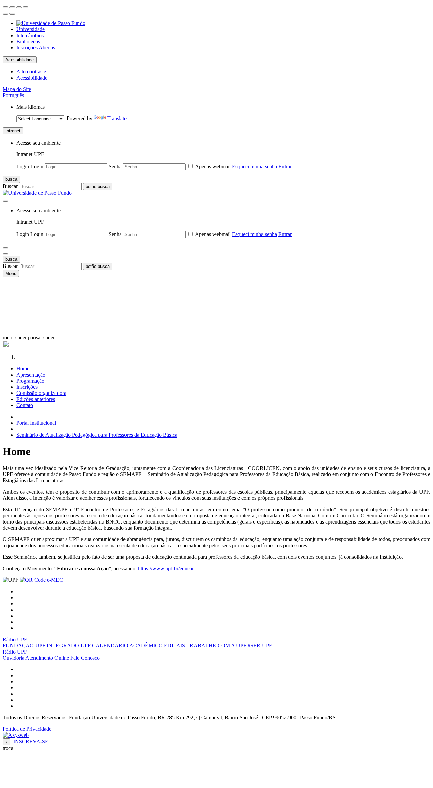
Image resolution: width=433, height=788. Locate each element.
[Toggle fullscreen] (19, 7)
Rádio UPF (15, 639)
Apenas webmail (213, 166)
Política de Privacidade (27, 729)
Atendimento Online (47, 658)
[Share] (12, 7)
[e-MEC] (41, 580)
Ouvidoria (13, 658)
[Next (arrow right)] (12, 14)
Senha (115, 166)
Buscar (10, 186)
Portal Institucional (36, 423)
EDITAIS (174, 645)
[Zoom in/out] (25, 7)
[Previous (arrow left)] (5, 14)
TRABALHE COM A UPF (216, 645)
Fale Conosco (85, 658)
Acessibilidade (19, 59)
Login (22, 166)
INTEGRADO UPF (69, 645)
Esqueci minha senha (254, 166)
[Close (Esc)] (5, 7)
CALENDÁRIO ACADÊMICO (127, 645)
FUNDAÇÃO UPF (24, 645)
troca (8, 748)
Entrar (285, 166)
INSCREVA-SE (30, 741)
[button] (13, 95)
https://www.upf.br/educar (165, 568)
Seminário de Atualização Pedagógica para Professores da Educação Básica (96, 435)
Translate (117, 118)
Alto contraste (31, 71)
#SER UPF (260, 645)
